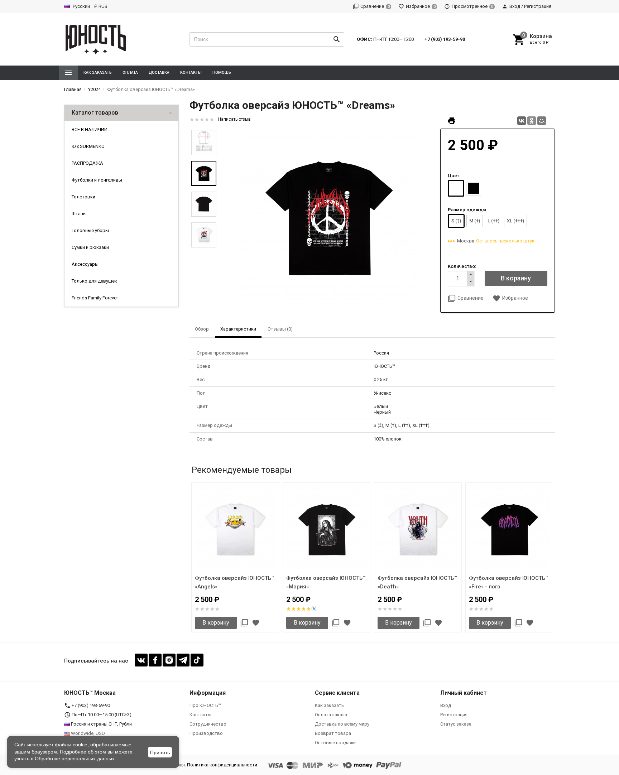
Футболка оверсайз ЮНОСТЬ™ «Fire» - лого (508, 582)
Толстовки (83, 196)
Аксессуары (85, 264)
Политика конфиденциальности (222, 764)
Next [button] (553, 558)
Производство (206, 733)
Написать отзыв (234, 119)
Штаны (79, 213)
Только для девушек (94, 281)
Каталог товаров (95, 112)
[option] (328, 216)
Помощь (221, 72)
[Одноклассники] (531, 120)
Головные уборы (90, 230)
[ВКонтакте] (521, 120)
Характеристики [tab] (238, 329)
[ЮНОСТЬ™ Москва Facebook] (155, 660)
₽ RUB (100, 6)
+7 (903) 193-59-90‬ (444, 39)
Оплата (130, 72)
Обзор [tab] (202, 329)
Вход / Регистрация (530, 6)
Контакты (191, 72)
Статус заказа (455, 724)
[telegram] (183, 660)
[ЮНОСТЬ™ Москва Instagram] (169, 660)
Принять (160, 752)
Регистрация (453, 714)
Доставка (159, 72)
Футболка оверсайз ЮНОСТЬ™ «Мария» (326, 582)
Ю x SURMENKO (88, 146)
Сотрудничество (207, 724)
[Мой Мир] (541, 120)
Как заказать (97, 72)
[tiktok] (197, 660)
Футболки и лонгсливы (97, 180)
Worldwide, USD (87, 733)
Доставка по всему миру (342, 724)
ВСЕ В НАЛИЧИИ (89, 129)
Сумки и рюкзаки (90, 247)
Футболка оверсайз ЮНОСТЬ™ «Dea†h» (417, 582)
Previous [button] (191, 558)
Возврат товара (333, 733)
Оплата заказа (331, 714)
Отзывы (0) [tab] (280, 329)
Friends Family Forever (95, 297)
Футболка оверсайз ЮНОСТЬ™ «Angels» (234, 582)
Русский (81, 6)
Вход (445, 705)
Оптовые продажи (335, 742)
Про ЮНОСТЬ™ (205, 705)
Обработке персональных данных (75, 758)
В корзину (215, 622)
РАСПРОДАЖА (87, 163)
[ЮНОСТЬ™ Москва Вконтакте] (141, 660)
